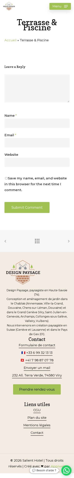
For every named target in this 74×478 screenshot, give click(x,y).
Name (10, 116)
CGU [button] (37, 410)
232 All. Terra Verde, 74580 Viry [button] (37, 375)
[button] (60, 6)
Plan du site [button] (37, 418)
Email (10, 135)
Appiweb (58, 466)
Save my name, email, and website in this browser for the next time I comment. (35, 184)
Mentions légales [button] (36, 425)
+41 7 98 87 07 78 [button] (39, 360)
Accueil (10, 40)
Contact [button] (37, 433)
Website (11, 155)
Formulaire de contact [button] (37, 345)
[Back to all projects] (37, 240)
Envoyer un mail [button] (37, 368)
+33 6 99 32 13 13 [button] (39, 353)
